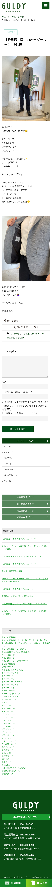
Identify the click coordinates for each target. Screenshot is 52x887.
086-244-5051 (27, 824)
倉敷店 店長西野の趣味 (12, 571)
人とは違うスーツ (9, 744)
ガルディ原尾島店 (9, 690)
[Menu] (45, 5)
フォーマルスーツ (9, 446)
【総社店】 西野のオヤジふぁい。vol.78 (19, 589)
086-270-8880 (27, 834)
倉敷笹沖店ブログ (25, 497)
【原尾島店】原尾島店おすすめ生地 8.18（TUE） (22, 556)
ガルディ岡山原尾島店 (11, 694)
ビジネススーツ (8, 717)
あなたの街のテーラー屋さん (14, 649)
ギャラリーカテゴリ (25, 441)
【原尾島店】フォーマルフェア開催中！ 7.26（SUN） (24, 604)
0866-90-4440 (27, 855)
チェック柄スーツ (9, 708)
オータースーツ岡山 (10, 673)
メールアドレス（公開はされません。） (16, 392)
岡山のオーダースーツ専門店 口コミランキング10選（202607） (24, 612)
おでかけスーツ (8, 658)
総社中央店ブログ (25, 517)
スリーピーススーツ (10, 699)
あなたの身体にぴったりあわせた (16, 652)
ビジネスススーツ (9, 714)
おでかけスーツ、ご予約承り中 (15, 661)
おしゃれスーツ (8, 655)
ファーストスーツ (9, 720)
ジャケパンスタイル (10, 696)
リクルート (9, 469)
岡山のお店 (6, 753)
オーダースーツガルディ (12, 682)
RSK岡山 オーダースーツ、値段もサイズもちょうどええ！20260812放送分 (25, 580)
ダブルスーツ (7, 705)
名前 (3, 382)
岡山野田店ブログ (15, 338)
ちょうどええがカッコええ (13, 670)
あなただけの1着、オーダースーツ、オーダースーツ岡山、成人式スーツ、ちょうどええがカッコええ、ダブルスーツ (26, 643)
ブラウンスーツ (8, 729)
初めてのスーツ (8, 747)
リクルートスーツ (9, 741)
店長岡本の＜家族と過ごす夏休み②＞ (17, 596)
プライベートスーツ (10, 735)
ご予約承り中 (7, 667)
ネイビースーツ (8, 711)
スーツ (4, 702)
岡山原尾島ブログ (25, 504)
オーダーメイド (8, 688)
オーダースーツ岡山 (10, 685)
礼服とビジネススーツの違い (14, 768)
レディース (6, 481)
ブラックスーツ (8, 732)
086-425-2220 (27, 845)
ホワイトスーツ (8, 738)
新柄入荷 (5, 759)
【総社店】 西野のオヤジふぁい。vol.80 (19, 539)
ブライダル (9, 464)
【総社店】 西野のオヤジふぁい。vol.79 (19, 564)
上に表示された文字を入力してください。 (22, 413)
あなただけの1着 (9, 637)
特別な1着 (6, 765)
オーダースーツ (8, 679)
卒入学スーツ (7, 750)
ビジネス (25, 334)
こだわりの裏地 (8, 664)
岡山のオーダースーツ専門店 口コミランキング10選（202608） (24, 547)
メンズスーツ (37, 334)
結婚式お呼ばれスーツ (11, 771)
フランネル (6, 726)
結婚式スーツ (7, 774)
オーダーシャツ (8, 676)
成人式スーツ (7, 756)
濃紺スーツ (6, 762)
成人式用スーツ (10, 475)
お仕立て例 (15, 334)
